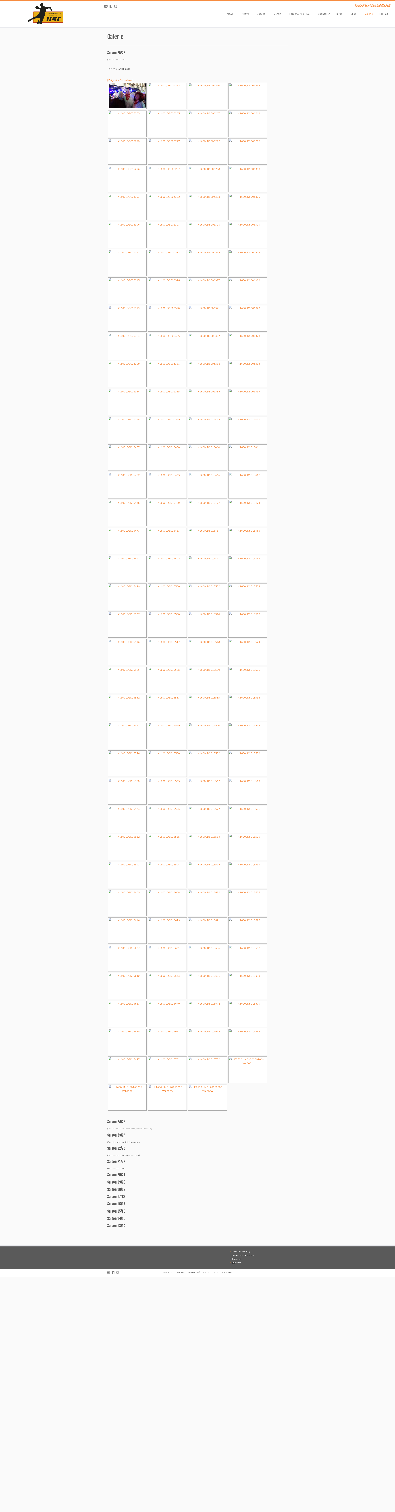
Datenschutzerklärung (241, 1251)
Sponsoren (324, 13)
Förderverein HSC (299, 13)
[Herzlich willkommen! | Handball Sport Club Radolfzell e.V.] (45, 13)
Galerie (369, 13)
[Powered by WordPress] (199, 1272)
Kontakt (384, 13)
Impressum (236, 1259)
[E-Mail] (107, 6)
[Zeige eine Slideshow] (120, 80)
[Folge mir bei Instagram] (116, 6)
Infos (339, 13)
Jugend (261, 13)
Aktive (245, 13)
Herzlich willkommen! (178, 1272)
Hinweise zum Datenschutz (243, 1255)
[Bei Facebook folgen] (112, 6)
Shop (354, 13)
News (230, 13)
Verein (278, 13)
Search (238, 1262)
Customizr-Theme (224, 1272)
